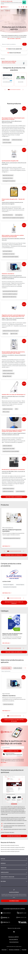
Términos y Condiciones (14, 949)
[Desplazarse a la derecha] (25, 668)
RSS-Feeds (3, 881)
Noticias (3, 858)
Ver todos (4, 762)
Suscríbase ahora (14, 900)
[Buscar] (19, 7)
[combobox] (14, 671)
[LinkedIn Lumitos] (14, 931)
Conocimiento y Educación (7, 876)
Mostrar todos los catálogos (14, 652)
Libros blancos (5, 872)
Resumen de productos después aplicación (10, 851)
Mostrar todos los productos (13, 555)
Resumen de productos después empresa (10, 845)
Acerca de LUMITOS (13, 939)
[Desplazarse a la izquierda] (23, 668)
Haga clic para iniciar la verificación (14, 754)
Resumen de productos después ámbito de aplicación (12, 849)
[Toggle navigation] (26, 7)
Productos (3, 867)
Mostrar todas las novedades (14, 496)
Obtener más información (14, 836)
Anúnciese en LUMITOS (13, 936)
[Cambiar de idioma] (23, 7)
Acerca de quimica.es (14, 942)
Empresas (3, 863)
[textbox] (14, 671)
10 (20, 551)
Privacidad (24, 949)
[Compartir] (21, 7)
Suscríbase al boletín (12, 751)
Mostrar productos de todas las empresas (14, 602)
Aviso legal (4, 949)
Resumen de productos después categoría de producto (13, 847)
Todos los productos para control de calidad (14, 720)
